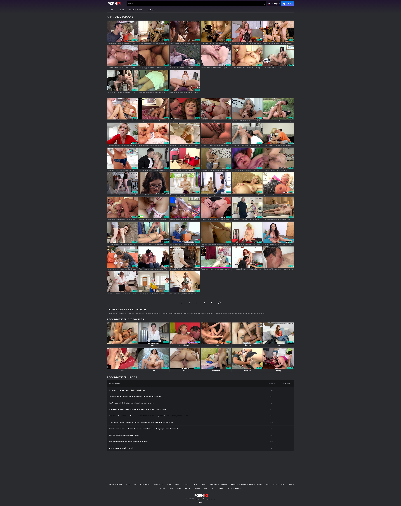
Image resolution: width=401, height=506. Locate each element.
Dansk (290, 484)
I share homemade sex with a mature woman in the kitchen (128, 441)
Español (111, 484)
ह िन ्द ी (195, 484)
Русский (169, 484)
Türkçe (128, 484)
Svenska (229, 488)
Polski (212, 488)
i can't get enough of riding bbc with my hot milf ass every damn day (131, 403)
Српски (243, 484)
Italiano (204, 484)
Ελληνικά (162, 488)
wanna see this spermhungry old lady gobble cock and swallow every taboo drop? (136, 396)
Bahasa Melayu (158, 484)
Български (238, 488)
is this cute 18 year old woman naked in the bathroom (127, 390)
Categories (152, 10)
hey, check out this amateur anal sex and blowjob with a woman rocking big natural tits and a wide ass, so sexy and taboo (149, 416)
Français (119, 484)
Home (112, 10)
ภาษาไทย (259, 484)
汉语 (135, 484)
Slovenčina (234, 484)
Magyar (179, 488)
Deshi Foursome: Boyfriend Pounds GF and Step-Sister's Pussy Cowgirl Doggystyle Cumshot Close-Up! (143, 429)
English (177, 484)
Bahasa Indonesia (145, 484)
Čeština (171, 488)
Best (122, 10)
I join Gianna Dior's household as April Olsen (124, 435)
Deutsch (185, 484)
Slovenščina (223, 484)
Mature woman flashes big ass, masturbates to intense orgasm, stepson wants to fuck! (137, 409)
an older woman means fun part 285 (121, 448)
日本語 (275, 484)
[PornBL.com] (114, 3)
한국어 (267, 484)
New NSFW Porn (135, 10)
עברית (205, 488)
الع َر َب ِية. (187, 488)
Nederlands (213, 484)
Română (220, 488)
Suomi (282, 484)
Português (197, 488)
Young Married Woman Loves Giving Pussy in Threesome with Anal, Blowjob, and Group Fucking (141, 422)
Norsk (251, 484)
